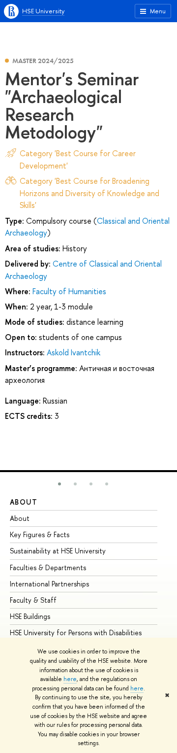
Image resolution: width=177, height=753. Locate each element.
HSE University (43, 10)
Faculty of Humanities (69, 291)
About (23, 502)
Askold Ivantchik (73, 352)
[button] (59, 483)
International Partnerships (49, 583)
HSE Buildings (30, 616)
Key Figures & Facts (39, 534)
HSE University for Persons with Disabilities (76, 632)
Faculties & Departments (48, 567)
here (70, 679)
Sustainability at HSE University (58, 550)
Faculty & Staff (33, 600)
